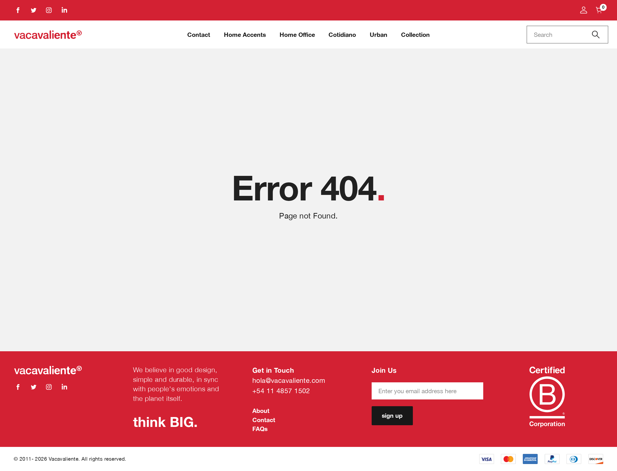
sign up (392, 415)
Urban (378, 34)
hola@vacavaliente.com (288, 380)
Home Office (297, 34)
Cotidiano (342, 34)
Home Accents (245, 34)
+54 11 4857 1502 (281, 391)
